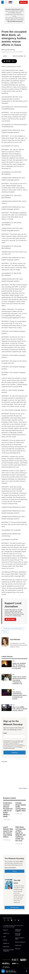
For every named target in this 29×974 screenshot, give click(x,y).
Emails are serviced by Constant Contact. (12, 747)
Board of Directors (20, 942)
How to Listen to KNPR (19, 938)
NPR (13, 661)
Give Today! (11, 619)
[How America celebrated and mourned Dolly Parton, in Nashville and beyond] (7, 692)
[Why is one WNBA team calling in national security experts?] (7, 707)
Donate (24, 2)
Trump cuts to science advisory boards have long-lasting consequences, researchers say (19, 680)
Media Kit (17, 948)
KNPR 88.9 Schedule (18, 930)
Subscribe (14, 752)
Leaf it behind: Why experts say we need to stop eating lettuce (8, 832)
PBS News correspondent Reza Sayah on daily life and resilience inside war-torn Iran (20, 834)
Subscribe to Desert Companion (8, 950)
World (5, 632)
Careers (5, 940)
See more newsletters (10, 867)
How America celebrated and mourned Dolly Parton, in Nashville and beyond (19, 695)
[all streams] (27, 971)
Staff (4, 936)
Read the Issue (14, 907)
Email (5, 733)
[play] (3, 971)
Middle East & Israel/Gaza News (12, 628)
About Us (5, 930)
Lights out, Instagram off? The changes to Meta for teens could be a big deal (19, 665)
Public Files (18, 945)
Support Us (6, 943)
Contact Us (6, 933)
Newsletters (6, 946)
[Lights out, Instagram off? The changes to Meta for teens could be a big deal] (7, 663)
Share (5, 56)
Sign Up (14, 871)
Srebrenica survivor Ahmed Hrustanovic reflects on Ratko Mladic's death (8, 809)
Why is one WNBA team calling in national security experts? (19, 708)
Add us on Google (18, 56)
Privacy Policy (20, 925)
